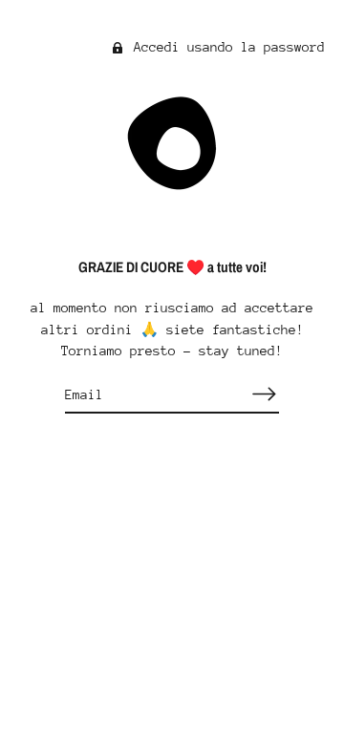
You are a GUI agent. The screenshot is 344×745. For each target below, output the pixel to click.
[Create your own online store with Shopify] (172, 647)
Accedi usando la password (225, 46)
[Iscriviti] (264, 394)
